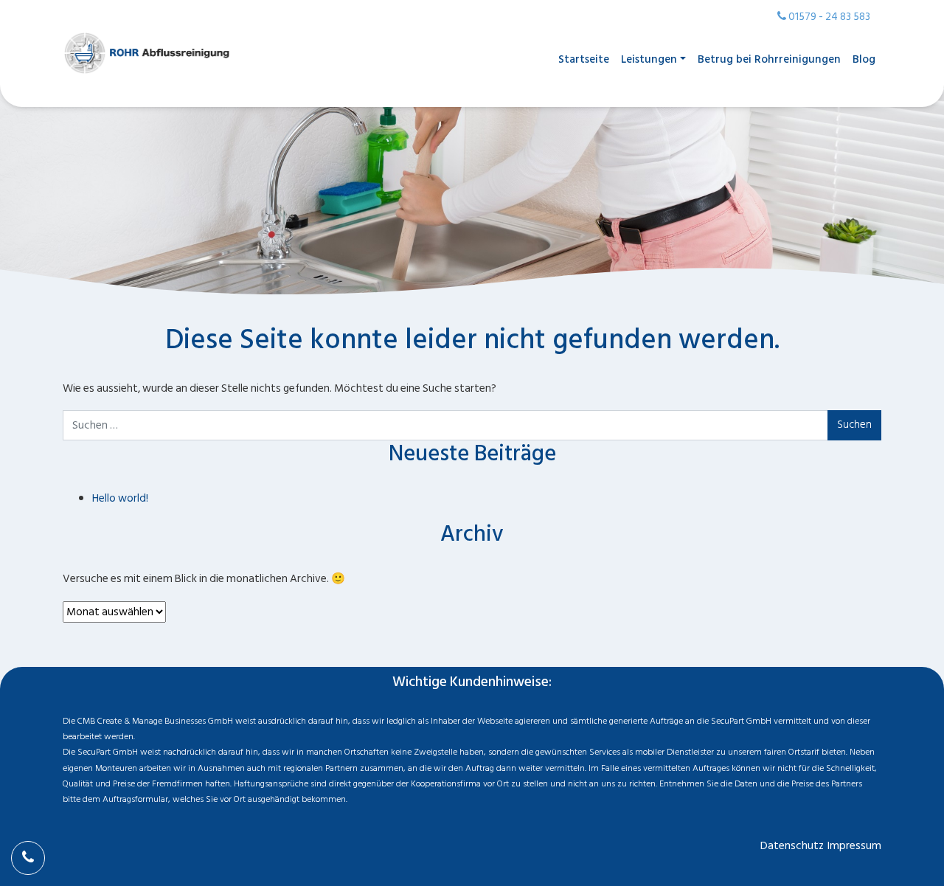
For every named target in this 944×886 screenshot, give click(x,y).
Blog (864, 59)
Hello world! (120, 498)
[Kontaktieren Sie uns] (28, 858)
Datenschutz (792, 846)
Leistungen (649, 59)
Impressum (854, 846)
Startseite (583, 59)
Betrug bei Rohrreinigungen (769, 59)
